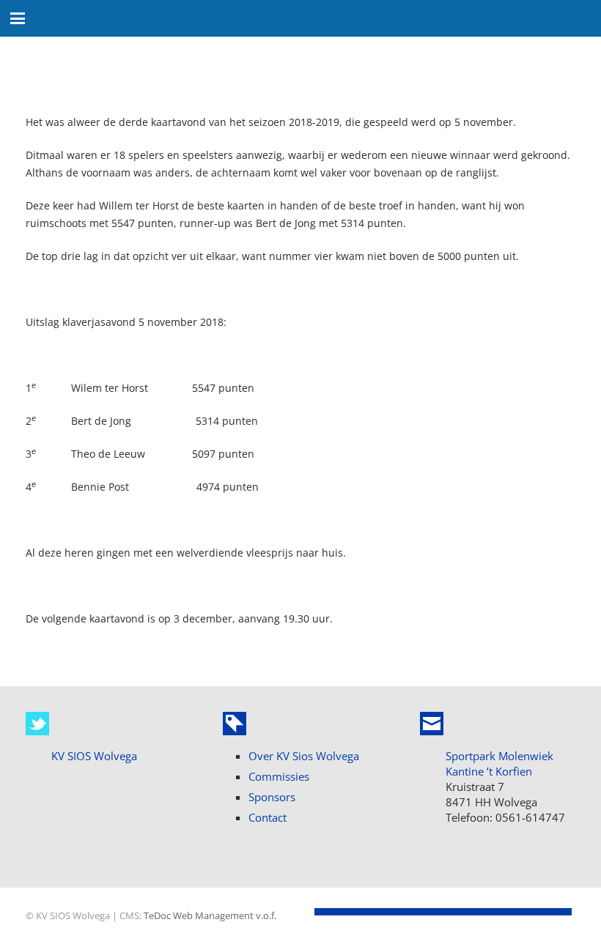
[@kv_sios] (37, 723)
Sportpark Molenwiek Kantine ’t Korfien (499, 763)
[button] (17, 18)
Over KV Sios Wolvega (303, 755)
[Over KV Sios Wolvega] (234, 723)
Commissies (278, 776)
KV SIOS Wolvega (94, 755)
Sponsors (271, 796)
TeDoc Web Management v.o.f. (210, 916)
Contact (267, 817)
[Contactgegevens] (431, 723)
